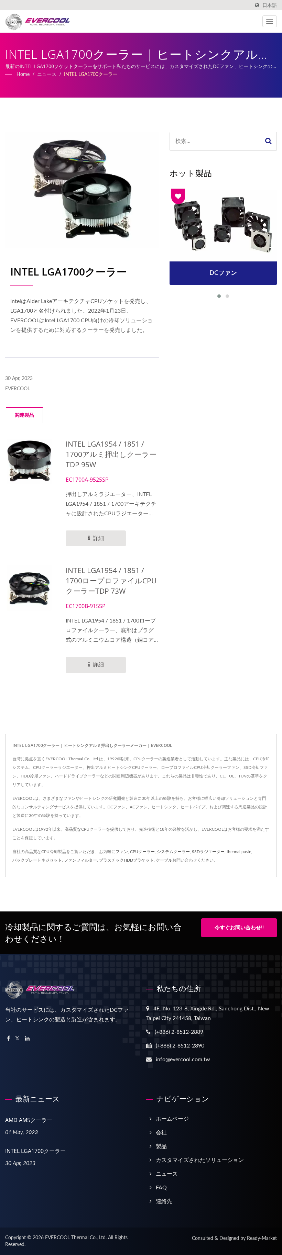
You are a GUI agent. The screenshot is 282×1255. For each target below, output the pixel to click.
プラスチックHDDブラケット (126, 860)
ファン (122, 852)
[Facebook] (8, 1039)
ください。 (207, 860)
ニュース (46, 74)
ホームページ (172, 1119)
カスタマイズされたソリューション (200, 1160)
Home (23, 74)
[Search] (268, 141)
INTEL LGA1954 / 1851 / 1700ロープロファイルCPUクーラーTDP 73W (111, 580)
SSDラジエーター (208, 852)
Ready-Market (262, 1238)
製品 (161, 1146)
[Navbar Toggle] (269, 21)
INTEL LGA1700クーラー (91, 74)
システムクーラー (173, 852)
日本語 (269, 5)
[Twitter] (17, 1039)
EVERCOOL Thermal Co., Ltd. (76, 1237)
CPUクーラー (142, 852)
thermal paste (239, 852)
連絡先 (164, 1201)
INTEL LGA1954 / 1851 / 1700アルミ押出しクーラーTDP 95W (111, 454)
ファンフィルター (80, 860)
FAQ (161, 1187)
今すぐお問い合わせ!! (239, 927)
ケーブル (164, 860)
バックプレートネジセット (37, 860)
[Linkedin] (27, 1039)
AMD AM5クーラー (28, 1120)
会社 (161, 1132)
